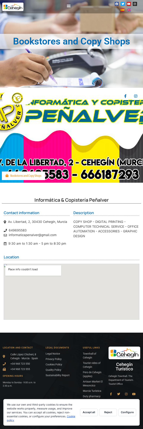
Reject (108, 412)
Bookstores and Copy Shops (25, 175)
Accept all (89, 412)
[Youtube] (129, 4)
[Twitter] (123, 4)
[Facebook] (117, 4)
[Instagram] (135, 4)
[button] (69, 6)
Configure (127, 412)
